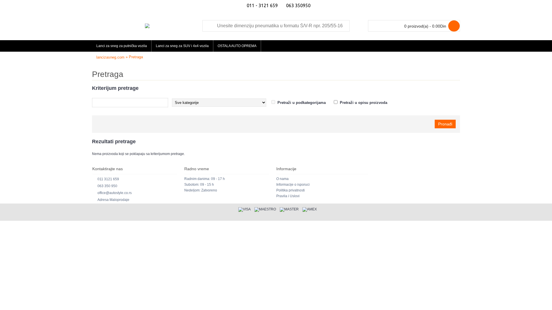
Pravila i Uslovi (288, 196)
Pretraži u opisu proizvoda (363, 102)
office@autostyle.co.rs (114, 193)
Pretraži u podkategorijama (301, 102)
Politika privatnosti (290, 190)
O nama (282, 179)
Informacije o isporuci (293, 185)
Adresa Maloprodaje (113, 200)
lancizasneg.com (110, 57)
